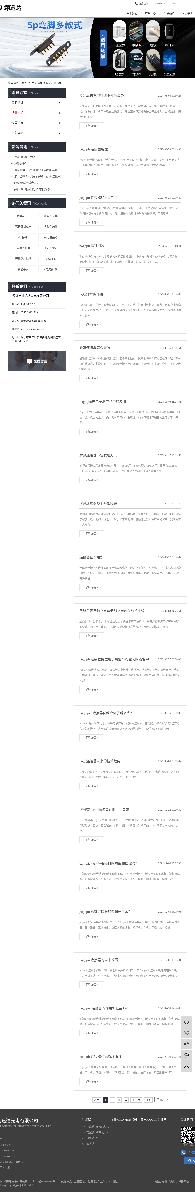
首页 (96, 1100)
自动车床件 (51, 226)
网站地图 (14, 1185)
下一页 (136, 1100)
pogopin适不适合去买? (27, 182)
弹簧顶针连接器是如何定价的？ (33, 189)
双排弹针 (23, 237)
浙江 (115, 1181)
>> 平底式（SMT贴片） (96, 1126)
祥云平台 (183, 1181)
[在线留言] (186, 1055)
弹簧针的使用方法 (25, 157)
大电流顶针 (23, 216)
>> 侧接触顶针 (91, 1138)
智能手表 (23, 269)
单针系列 (87, 1119)
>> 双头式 (88, 1143)
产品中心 (150, 13)
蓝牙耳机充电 (23, 226)
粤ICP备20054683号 (43, 1181)
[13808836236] (186, 1032)
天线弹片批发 (23, 258)
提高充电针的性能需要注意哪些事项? (36, 170)
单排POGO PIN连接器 (124, 1119)
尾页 (148, 1100)
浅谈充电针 (21, 163)
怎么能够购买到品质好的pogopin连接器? (38, 176)
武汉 (96, 1181)
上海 (102, 1181)
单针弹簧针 (51, 248)
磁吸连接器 (51, 216)
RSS (24, 1185)
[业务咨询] (186, 1021)
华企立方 (158, 1181)
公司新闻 (17, 102)
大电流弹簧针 (51, 269)
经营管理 (17, 123)
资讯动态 (42, 83)
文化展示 (17, 133)
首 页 (31, 83)
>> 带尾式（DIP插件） (95, 1132)
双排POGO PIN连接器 (153, 1119)
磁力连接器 (51, 237)
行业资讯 (56, 83)
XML (31, 1185)
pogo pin (51, 258)
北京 (109, 1181)
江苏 (90, 1181)
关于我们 (131, 13)
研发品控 (169, 13)
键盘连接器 (23, 248)
